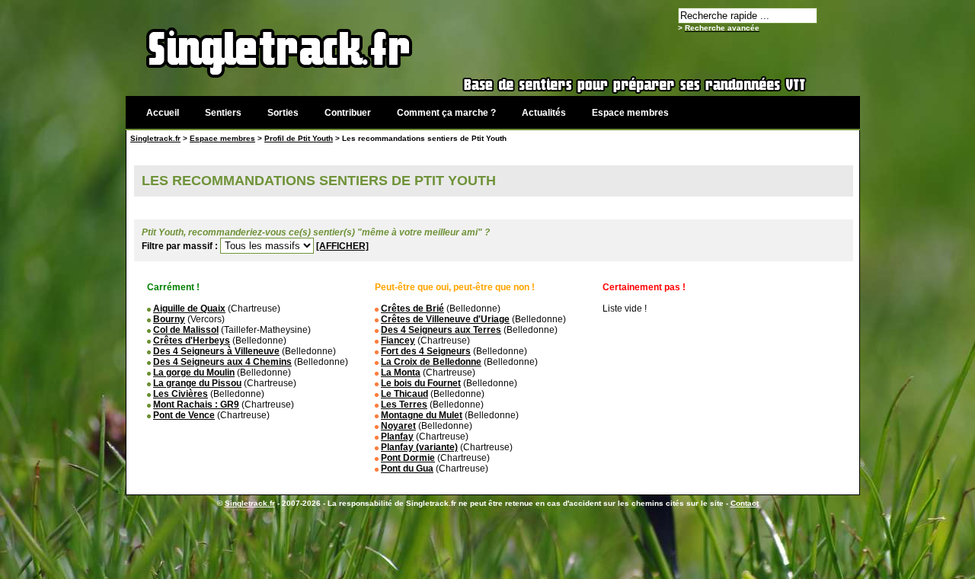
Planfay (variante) (419, 447)
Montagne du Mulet (421, 415)
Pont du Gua (407, 468)
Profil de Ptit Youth (298, 138)
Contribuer (347, 112)
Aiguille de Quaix (189, 308)
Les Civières (180, 394)
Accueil (162, 112)
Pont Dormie (408, 458)
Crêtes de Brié (412, 308)
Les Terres (404, 404)
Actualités (544, 112)
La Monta (400, 372)
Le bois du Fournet (421, 383)
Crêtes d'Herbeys (191, 340)
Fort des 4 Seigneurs (426, 351)
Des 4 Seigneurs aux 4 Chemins (222, 362)
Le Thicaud (404, 394)
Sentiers (223, 112)
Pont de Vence (184, 415)
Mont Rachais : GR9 (196, 404)
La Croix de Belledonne (431, 362)
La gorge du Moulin (194, 372)
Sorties (283, 112)
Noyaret (398, 426)
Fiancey (398, 340)
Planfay (397, 436)
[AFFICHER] (342, 246)
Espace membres (630, 112)
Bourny (169, 319)
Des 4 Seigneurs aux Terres (441, 330)
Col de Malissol (186, 330)
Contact (744, 503)
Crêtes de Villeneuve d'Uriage (445, 319)
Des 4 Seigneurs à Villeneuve (216, 351)
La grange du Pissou (197, 383)
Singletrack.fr (155, 138)
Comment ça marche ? (446, 112)
